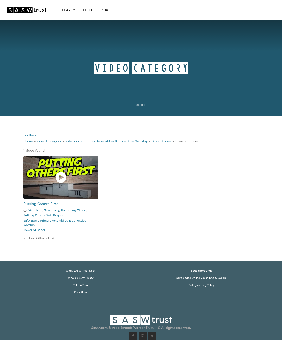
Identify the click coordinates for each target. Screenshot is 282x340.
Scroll (141, 104)
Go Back (30, 135)
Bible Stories (161, 141)
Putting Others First (40, 203)
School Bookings (201, 270)
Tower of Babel (34, 230)
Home (28, 141)
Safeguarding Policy (201, 285)
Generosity (51, 210)
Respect (59, 215)
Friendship (34, 210)
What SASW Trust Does (81, 270)
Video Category (48, 141)
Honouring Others (73, 210)
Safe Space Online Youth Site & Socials (201, 278)
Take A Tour (80, 285)
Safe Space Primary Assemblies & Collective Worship (106, 141)
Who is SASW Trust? (81, 278)
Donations (80, 292)
